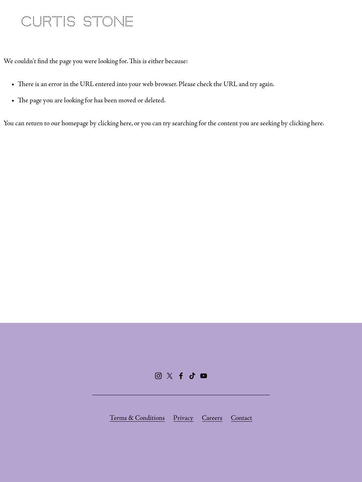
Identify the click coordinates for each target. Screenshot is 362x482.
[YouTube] (203, 375)
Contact (241, 418)
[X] (169, 375)
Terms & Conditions (137, 418)
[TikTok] (192, 375)
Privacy (183, 418)
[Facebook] (181, 375)
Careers (212, 418)
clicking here (115, 123)
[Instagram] (158, 375)
